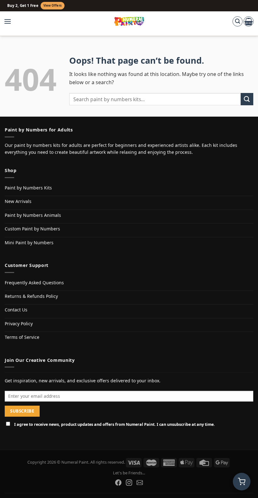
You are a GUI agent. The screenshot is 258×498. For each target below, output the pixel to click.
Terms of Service (22, 337)
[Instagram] (129, 482)
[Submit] (247, 99)
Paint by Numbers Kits (28, 188)
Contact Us (16, 310)
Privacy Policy (19, 324)
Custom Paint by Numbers (32, 229)
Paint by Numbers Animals (33, 215)
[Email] (140, 482)
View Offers (52, 5)
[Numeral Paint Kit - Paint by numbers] (129, 21)
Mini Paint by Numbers (29, 243)
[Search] (238, 21)
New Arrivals (18, 201)
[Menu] (11, 21)
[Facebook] (118, 482)
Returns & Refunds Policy (31, 296)
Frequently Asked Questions (34, 283)
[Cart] (249, 21)
